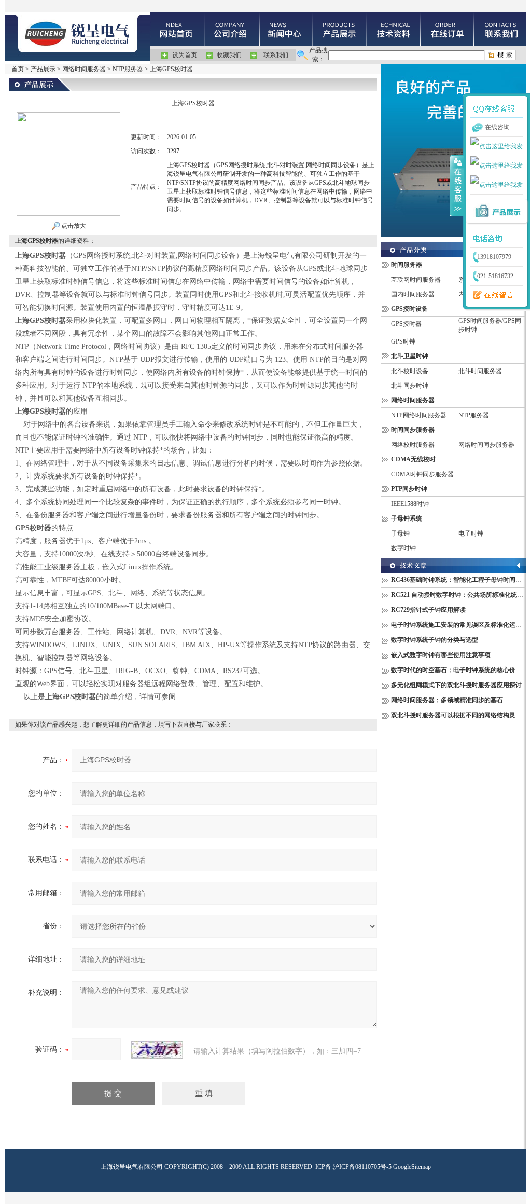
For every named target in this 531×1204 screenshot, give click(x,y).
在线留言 (491, 295)
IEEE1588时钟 (410, 504)
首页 (17, 69)
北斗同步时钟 (409, 385)
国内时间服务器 (413, 294)
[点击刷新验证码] (157, 1050)
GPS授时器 (406, 323)
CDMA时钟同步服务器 (422, 474)
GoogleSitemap (412, 1166)
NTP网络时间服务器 (418, 415)
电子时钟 (470, 533)
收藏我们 (229, 55)
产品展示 (43, 69)
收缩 (457, 185)
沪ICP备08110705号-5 (362, 1166)
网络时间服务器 (84, 69)
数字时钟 (403, 548)
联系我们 (275, 55)
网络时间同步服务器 (486, 444)
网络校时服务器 (413, 444)
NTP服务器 (128, 69)
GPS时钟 (403, 341)
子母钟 (400, 533)
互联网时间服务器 (416, 279)
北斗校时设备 (409, 371)
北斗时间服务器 (480, 371)
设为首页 (184, 55)
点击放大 (73, 225)
